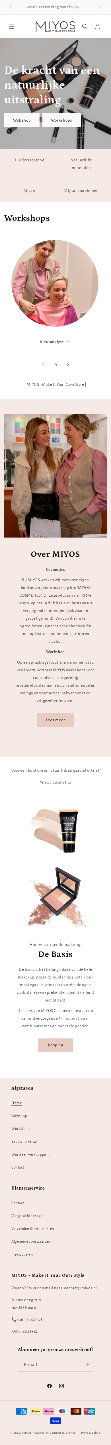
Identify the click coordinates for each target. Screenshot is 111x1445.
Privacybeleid (22, 1255)
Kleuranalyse (52, 342)
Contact (17, 1167)
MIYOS (27, 1432)
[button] (11, 26)
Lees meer (55, 720)
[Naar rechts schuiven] (68, 364)
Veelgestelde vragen (27, 1216)
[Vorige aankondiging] (10, 7)
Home (16, 1103)
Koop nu (55, 1045)
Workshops (61, 120)
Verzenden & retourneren (32, 1229)
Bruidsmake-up (24, 1142)
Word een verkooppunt (30, 1155)
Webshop (22, 120)
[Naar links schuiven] (43, 364)
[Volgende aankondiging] (100, 7)
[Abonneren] (86, 1364)
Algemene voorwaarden (31, 1242)
